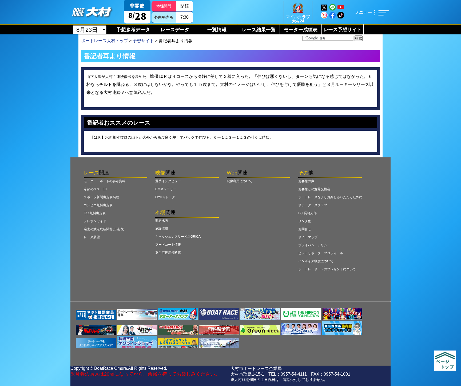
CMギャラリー (165, 189)
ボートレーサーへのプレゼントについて (327, 269)
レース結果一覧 (259, 29)
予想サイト (143, 40)
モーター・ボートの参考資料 (104, 181)
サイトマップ (307, 237)
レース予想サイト (342, 29)
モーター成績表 (300, 29)
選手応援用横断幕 (168, 252)
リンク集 (304, 221)
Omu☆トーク (165, 197)
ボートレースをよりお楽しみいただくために (330, 197)
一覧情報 (216, 29)
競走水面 (161, 220)
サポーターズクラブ (312, 205)
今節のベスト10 (95, 189)
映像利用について (239, 181)
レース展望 (92, 237)
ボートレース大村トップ (104, 40)
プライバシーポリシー (314, 245)
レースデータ (175, 29)
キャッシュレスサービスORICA (178, 236)
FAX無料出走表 (95, 213)
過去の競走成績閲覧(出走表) (104, 229)
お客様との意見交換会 (314, 189)
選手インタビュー (168, 181)
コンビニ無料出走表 (98, 205)
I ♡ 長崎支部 (307, 213)
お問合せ (304, 229)
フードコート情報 (168, 244)
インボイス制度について (315, 261)
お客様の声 (306, 181)
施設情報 (161, 228)
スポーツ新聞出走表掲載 (101, 197)
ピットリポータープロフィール (320, 253)
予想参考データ (133, 29)
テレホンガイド (95, 221)
